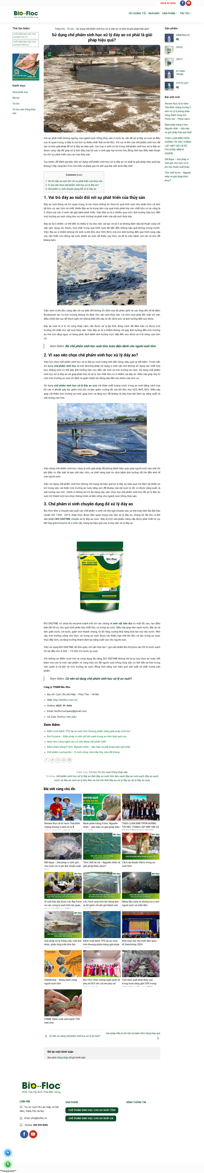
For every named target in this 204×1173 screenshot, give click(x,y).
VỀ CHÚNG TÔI (137, 13)
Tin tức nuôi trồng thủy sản (24, 111)
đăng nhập (62, 1057)
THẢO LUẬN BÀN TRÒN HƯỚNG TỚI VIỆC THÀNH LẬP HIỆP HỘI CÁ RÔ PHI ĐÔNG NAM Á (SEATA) (178, 146)
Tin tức (16, 103)
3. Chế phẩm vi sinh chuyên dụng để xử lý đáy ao (70, 188)
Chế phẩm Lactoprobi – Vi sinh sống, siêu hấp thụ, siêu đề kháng (83, 752)
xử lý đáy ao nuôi (140, 780)
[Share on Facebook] (46, 760)
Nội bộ (15, 97)
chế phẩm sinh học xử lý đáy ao (73, 776)
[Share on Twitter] (52, 760)
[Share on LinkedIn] (69, 760)
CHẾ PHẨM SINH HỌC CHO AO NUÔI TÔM (24, 43)
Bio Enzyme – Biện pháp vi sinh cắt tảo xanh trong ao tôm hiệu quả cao (87, 736)
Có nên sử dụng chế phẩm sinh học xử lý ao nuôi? (74, 1036)
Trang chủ (60, 28)
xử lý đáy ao (124, 780)
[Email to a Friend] (58, 760)
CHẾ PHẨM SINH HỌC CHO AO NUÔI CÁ (24, 35)
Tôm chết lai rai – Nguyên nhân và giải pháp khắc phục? (178, 176)
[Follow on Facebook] (182, 3)
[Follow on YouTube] (188, 3)
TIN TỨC (185, 13)
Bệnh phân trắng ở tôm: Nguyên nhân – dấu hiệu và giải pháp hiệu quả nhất (88, 746)
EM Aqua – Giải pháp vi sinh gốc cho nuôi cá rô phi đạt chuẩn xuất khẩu (177, 163)
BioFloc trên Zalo (66, 716)
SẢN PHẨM (168, 13)
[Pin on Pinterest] (63, 760)
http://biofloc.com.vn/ (65, 699)
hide (80, 175)
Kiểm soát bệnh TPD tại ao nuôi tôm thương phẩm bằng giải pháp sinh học (89, 731)
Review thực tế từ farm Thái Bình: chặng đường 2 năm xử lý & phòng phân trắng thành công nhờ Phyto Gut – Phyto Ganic (178, 111)
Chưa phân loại (20, 92)
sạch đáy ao (145, 776)
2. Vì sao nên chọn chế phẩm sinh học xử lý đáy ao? (72, 185)
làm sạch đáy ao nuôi (126, 776)
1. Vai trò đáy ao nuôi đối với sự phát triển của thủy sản (73, 181)
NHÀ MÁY (154, 13)
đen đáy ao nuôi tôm (102, 776)
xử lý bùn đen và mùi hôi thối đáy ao (97, 780)
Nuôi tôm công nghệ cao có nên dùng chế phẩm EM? (76, 741)
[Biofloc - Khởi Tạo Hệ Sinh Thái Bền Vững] (25, 14)
